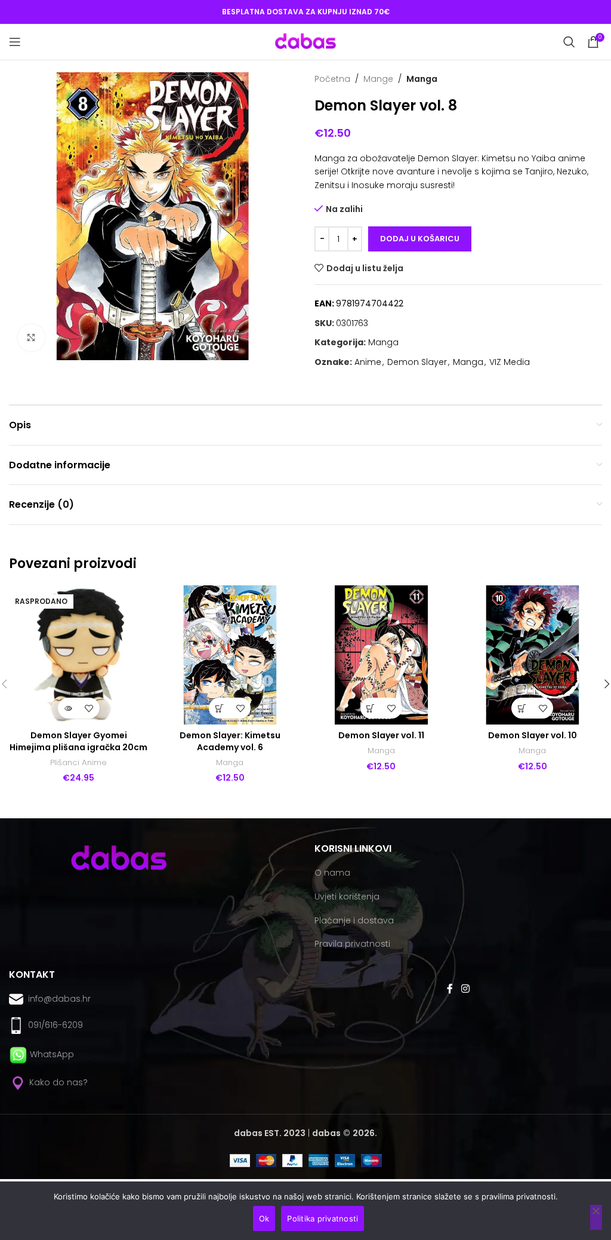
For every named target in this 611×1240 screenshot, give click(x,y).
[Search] (569, 42)
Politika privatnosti (322, 1218)
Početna (332, 79)
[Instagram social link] (465, 989)
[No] (596, 1217)
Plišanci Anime (78, 762)
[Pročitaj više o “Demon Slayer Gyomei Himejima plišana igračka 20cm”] (68, 708)
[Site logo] (305, 41)
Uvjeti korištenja (346, 897)
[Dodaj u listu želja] (89, 708)
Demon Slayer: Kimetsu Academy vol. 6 (230, 741)
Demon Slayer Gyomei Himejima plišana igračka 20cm (78, 741)
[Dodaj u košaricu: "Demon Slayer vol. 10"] (521, 708)
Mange (378, 79)
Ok (264, 1218)
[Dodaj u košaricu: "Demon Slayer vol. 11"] (370, 708)
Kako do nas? (57, 1082)
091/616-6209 (53, 1025)
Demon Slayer (417, 362)
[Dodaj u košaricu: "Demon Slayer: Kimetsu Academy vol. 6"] (219, 708)
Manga (421, 79)
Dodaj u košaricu (419, 238)
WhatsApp (52, 1054)
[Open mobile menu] (15, 42)
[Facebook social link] (450, 989)
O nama (332, 873)
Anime (367, 362)
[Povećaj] (31, 337)
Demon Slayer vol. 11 (381, 735)
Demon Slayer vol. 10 (532, 735)
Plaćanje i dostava (354, 920)
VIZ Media (509, 362)
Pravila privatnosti (352, 944)
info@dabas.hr (59, 999)
